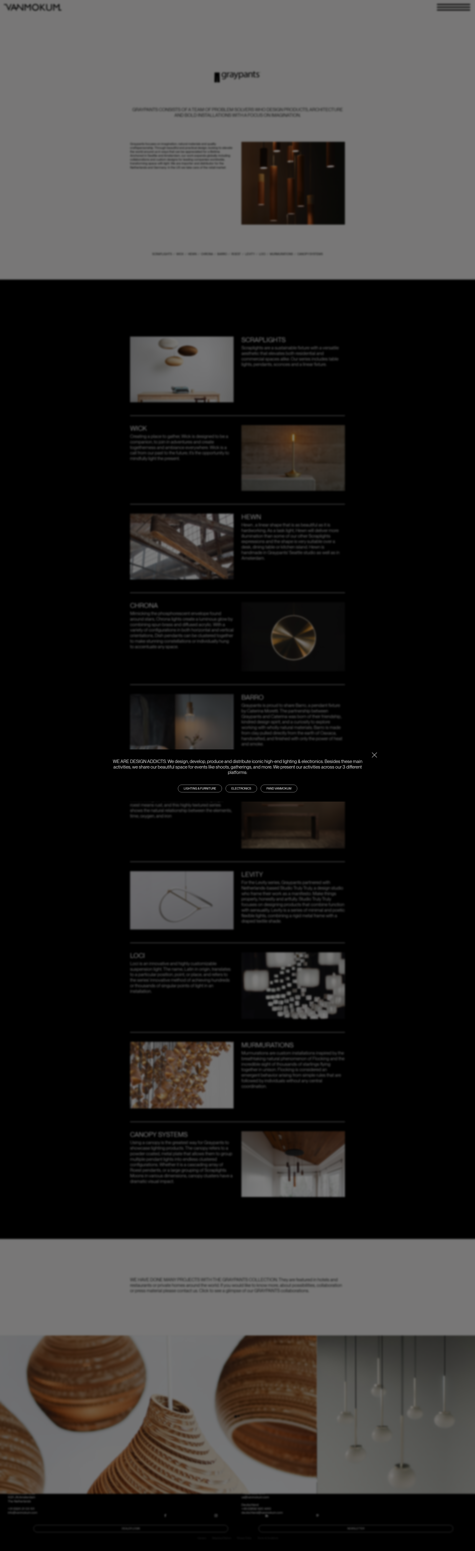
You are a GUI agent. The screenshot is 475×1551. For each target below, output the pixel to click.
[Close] (374, 755)
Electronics (241, 788)
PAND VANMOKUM (278, 788)
